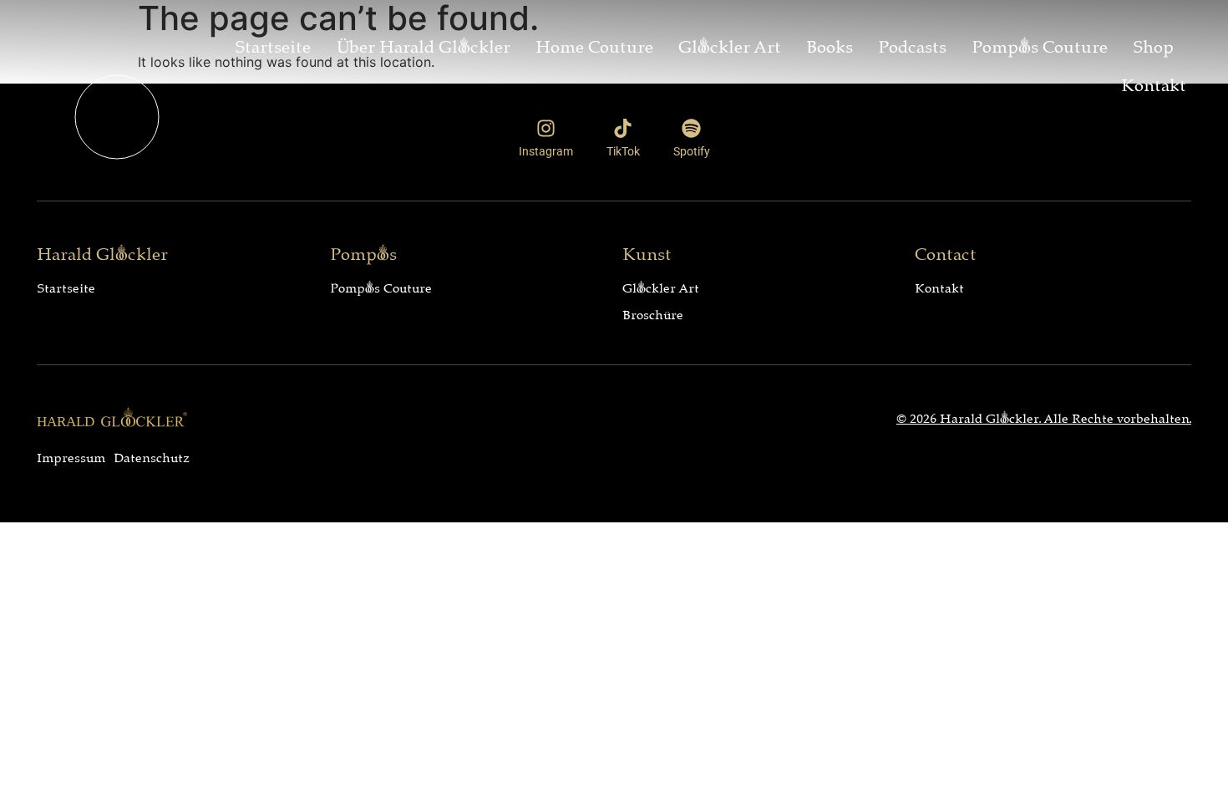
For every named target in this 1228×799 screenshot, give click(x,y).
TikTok (623, 151)
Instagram (546, 151)
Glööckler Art (729, 44)
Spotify (691, 151)
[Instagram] (546, 128)
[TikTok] (622, 128)
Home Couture (594, 44)
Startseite (273, 44)
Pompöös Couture (1040, 44)
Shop (1153, 44)
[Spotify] (691, 128)
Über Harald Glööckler (423, 44)
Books (829, 44)
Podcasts (912, 44)
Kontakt (1153, 82)
